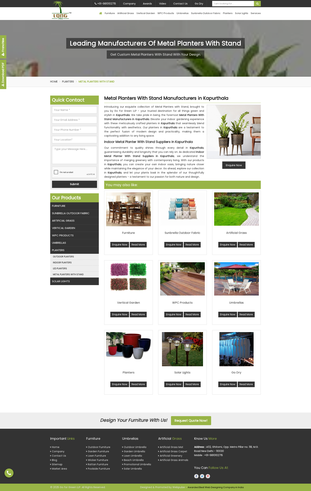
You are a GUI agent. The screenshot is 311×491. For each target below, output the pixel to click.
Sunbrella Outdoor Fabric (205, 13)
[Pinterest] (208, 476)
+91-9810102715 (106, 3)
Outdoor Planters (63, 256)
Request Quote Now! (191, 420)
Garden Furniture (98, 451)
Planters (228, 13)
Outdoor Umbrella (134, 447)
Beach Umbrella (133, 460)
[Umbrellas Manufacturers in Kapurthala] (236, 279)
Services (256, 13)
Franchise (3, 45)
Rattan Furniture (97, 464)
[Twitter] (202, 476)
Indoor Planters (62, 262)
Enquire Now (119, 244)
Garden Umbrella (134, 451)
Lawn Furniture (96, 456)
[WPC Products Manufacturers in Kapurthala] (182, 279)
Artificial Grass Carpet (173, 451)
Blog (54, 460)
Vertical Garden (145, 13)
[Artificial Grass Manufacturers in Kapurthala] (236, 209)
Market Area (59, 468)
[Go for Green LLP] (67, 10)
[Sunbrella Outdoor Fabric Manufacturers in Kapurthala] (182, 209)
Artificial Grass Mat (171, 447)
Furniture (110, 13)
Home (54, 81)
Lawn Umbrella (132, 456)
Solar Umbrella (132, 468)
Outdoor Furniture (98, 447)
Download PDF (3, 73)
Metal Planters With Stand (68, 274)
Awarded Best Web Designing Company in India (216, 487)
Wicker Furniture (97, 460)
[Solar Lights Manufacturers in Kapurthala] (182, 349)
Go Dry (199, 3)
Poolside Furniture (98, 468)
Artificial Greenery (170, 456)
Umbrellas (183, 13)
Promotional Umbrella (137, 464)
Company (129, 3)
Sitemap (56, 464)
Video (162, 3)
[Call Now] (8, 473)
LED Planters (60, 268)
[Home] (100, 13)
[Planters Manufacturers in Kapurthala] (128, 345)
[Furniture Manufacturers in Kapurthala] (128, 209)
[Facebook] (196, 476)
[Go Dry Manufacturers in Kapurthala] (236, 349)
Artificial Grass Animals (173, 460)
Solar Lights (241, 13)
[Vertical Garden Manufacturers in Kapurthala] (128, 276)
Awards (147, 3)
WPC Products (165, 13)
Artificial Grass (125, 13)
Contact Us (180, 3)
